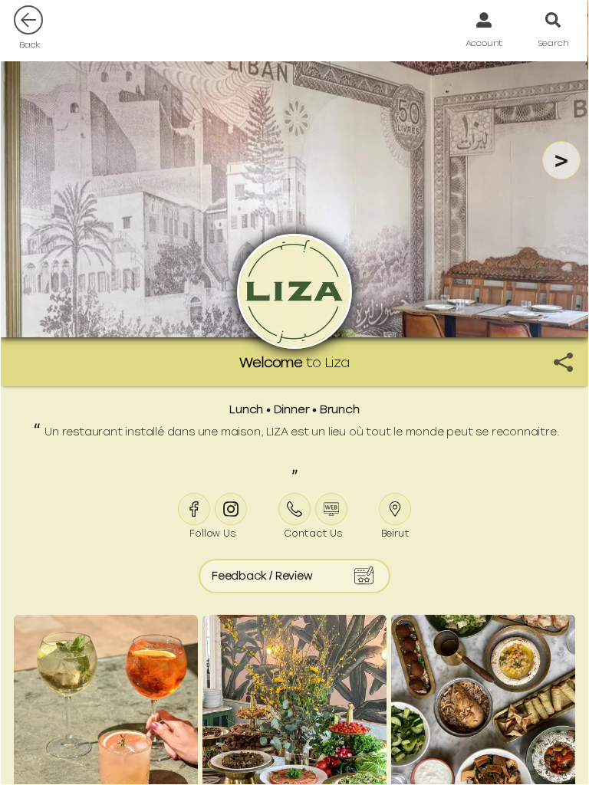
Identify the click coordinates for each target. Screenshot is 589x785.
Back (30, 44)
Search (553, 43)
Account (484, 43)
